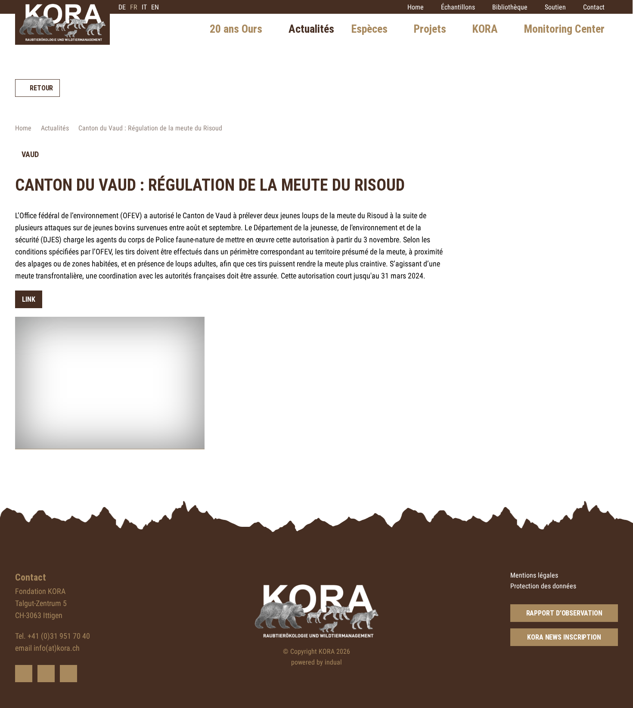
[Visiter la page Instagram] (68, 673)
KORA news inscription (564, 637)
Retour (41, 88)
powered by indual (316, 662)
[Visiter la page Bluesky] (23, 673)
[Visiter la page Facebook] (46, 673)
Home (23, 128)
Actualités (55, 128)
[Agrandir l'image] (110, 383)
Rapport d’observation (564, 613)
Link (28, 299)
